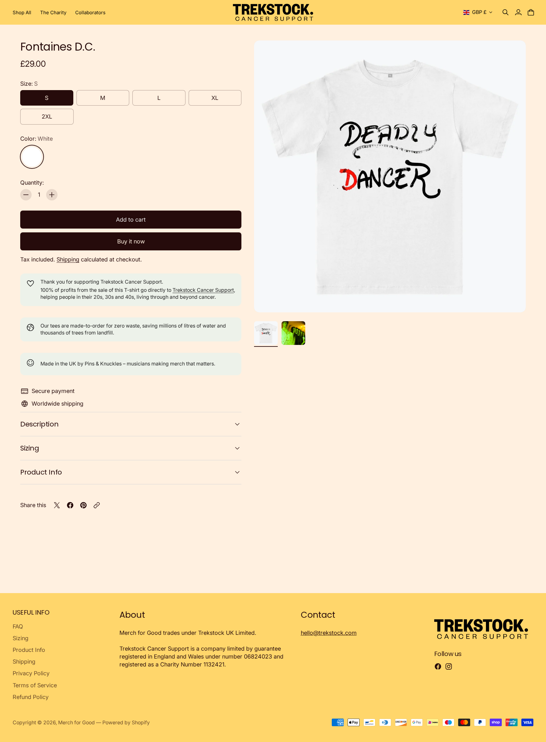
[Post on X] (57, 505)
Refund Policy (31, 697)
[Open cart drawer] (531, 12)
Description (39, 424)
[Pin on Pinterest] (83, 505)
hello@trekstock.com (329, 632)
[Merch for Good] (273, 12)
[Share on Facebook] (70, 505)
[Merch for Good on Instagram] (448, 666)
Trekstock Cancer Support (203, 290)
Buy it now (131, 241)
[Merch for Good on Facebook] (438, 666)
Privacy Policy (31, 673)
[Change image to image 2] (293, 333)
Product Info (41, 472)
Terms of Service (35, 685)
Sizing (29, 448)
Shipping (68, 259)
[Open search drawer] (505, 12)
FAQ (18, 626)
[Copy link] (96, 505)
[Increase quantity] (52, 194)
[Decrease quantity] (26, 194)
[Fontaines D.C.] (390, 176)
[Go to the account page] (518, 12)
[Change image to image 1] (266, 333)
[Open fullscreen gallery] (514, 300)
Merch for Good (76, 723)
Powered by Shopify (126, 723)
